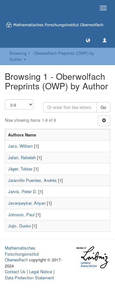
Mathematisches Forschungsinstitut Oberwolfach (22, 254)
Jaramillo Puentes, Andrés (32, 180)
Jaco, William (20, 146)
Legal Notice (40, 271)
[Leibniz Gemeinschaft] (92, 257)
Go (103, 107)
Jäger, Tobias (20, 169)
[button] (88, 40)
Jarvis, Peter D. (22, 191)
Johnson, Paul (21, 214)
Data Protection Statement (29, 278)
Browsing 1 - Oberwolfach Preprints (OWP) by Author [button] (52, 56)
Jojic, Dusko (19, 226)
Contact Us (15, 271)
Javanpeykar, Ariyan (27, 203)
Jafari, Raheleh (22, 157)
